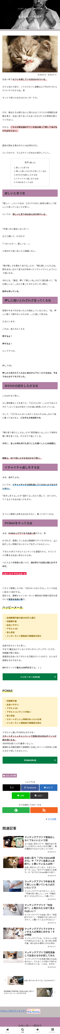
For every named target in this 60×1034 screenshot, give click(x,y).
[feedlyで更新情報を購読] (16, 810)
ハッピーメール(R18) (30, 676)
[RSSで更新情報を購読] (44, 810)
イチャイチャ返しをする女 (27, 178)
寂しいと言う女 (22, 167)
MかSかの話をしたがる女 (26, 174)
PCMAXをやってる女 (24, 182)
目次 (27, 162)
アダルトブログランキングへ (13, 1010)
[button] (39, 795)
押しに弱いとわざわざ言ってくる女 (31, 171)
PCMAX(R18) (30, 760)
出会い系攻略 (11, 775)
